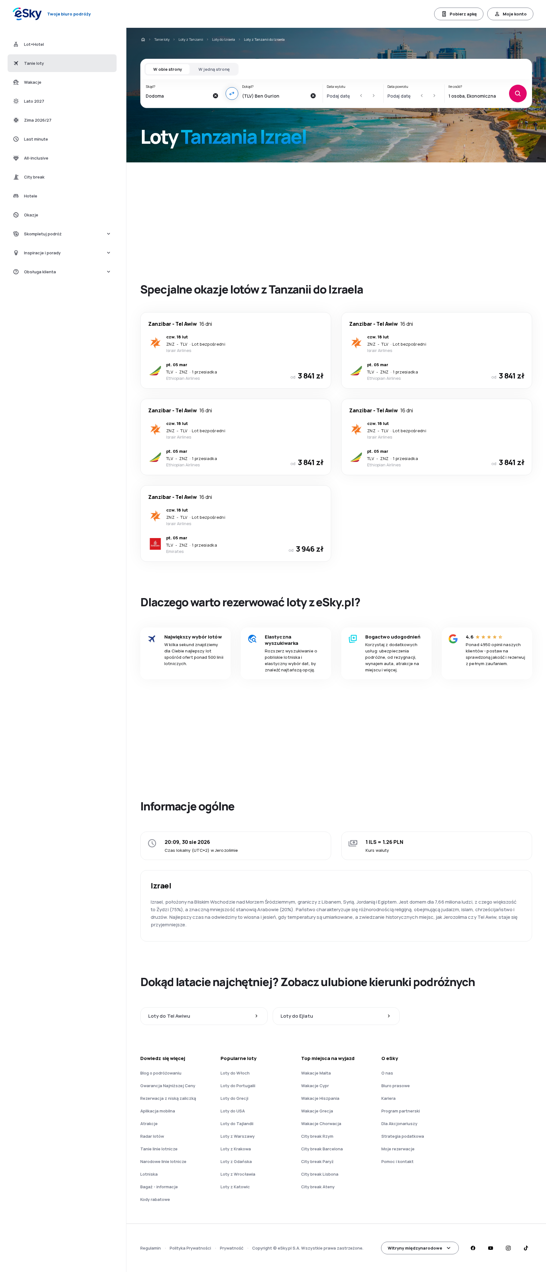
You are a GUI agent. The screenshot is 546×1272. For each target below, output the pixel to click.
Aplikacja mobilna (157, 1111)
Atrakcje (149, 1123)
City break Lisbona (319, 1174)
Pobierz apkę (463, 14)
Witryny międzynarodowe (415, 1248)
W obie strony (167, 69)
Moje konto (515, 14)
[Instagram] (508, 1248)
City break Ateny (318, 1187)
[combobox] (177, 96)
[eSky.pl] (142, 39)
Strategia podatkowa (402, 1136)
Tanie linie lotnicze (159, 1149)
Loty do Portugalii (238, 1085)
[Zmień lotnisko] (232, 93)
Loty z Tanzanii (191, 39)
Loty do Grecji (234, 1098)
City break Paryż (317, 1161)
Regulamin (150, 1248)
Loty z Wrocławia (238, 1174)
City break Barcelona (322, 1149)
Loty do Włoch (235, 1073)
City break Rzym (317, 1136)
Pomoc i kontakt (397, 1161)
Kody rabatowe (155, 1199)
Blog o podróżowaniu (160, 1073)
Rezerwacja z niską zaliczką (168, 1098)
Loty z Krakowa (236, 1149)
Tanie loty (162, 39)
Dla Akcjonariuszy (399, 1123)
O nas (387, 1073)
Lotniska (149, 1174)
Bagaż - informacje (159, 1187)
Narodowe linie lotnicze (163, 1161)
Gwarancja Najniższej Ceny (167, 1085)
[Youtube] (490, 1248)
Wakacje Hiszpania (320, 1098)
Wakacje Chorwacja (321, 1123)
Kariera (388, 1098)
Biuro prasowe (395, 1085)
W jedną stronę (214, 69)
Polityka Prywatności (190, 1248)
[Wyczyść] (215, 95)
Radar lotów (152, 1136)
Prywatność (231, 1248)
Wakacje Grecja (317, 1111)
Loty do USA (233, 1111)
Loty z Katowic (235, 1187)
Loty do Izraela (223, 39)
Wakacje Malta (316, 1073)
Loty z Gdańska (236, 1161)
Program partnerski (400, 1111)
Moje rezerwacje (398, 1149)
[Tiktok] (525, 1248)
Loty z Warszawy (238, 1136)
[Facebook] (472, 1248)
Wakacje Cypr (315, 1085)
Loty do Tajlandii (237, 1123)
